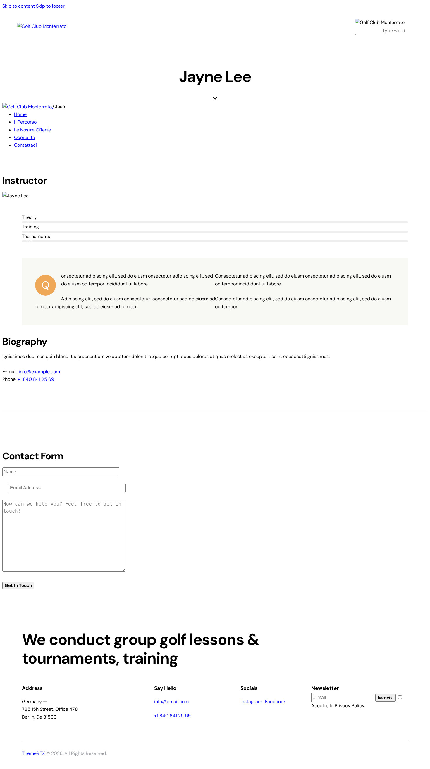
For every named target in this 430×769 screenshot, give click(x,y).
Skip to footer (50, 6)
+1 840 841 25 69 (36, 379)
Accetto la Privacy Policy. (338, 706)
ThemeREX (34, 753)
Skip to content (18, 6)
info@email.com (171, 701)
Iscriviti (385, 698)
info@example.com (39, 372)
